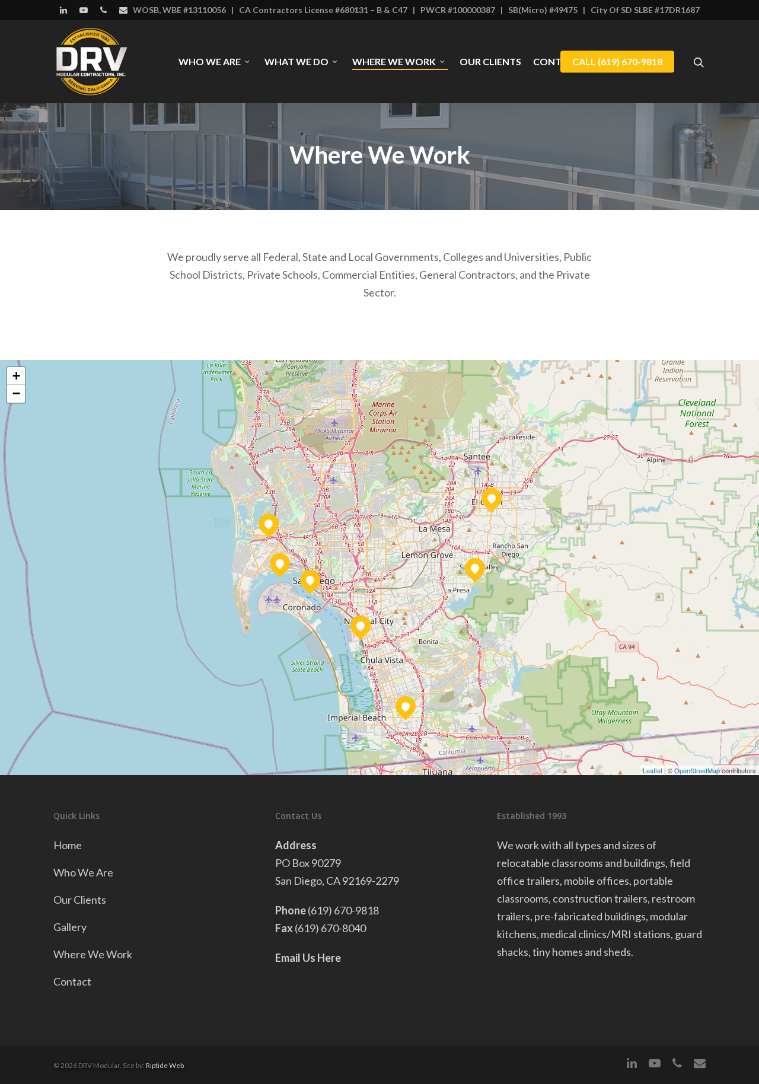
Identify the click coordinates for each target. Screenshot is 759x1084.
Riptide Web (165, 1065)
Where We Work (394, 61)
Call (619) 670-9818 (617, 61)
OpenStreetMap (697, 770)
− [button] (16, 393)
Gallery (70, 926)
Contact (72, 981)
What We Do (296, 61)
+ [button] (16, 375)
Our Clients (490, 61)
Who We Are (209, 61)
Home (67, 845)
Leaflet (652, 770)
